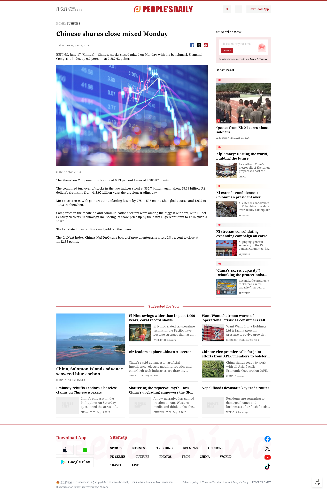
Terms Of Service (258, 59)
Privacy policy (191, 482)
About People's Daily (236, 482)
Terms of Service (212, 482)
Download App (258, 9)
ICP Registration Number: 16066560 (152, 482)
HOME (60, 23)
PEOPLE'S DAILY (261, 482)
